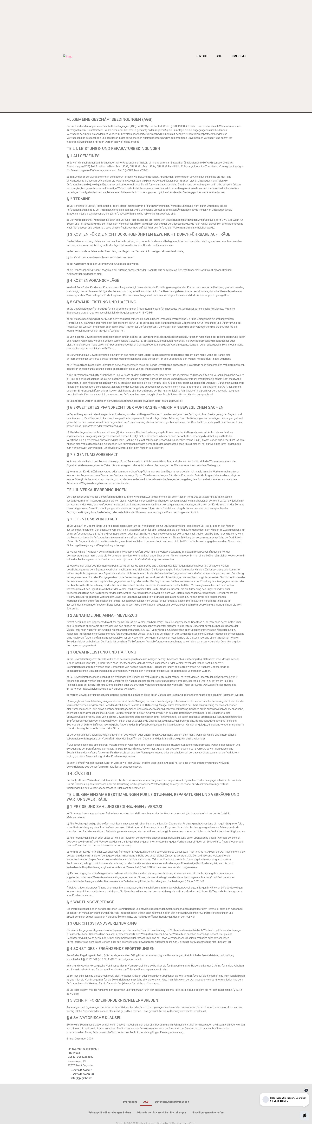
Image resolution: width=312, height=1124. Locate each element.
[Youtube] (162, 1093)
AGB (146, 1101)
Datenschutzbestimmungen (172, 1101)
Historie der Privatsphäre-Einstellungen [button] (161, 1112)
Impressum (130, 1101)
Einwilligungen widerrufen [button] (208, 1112)
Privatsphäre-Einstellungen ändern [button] (109, 1112)
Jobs (219, 56)
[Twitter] (156, 1093)
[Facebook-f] (150, 1093)
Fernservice (238, 56)
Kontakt (202, 56)
